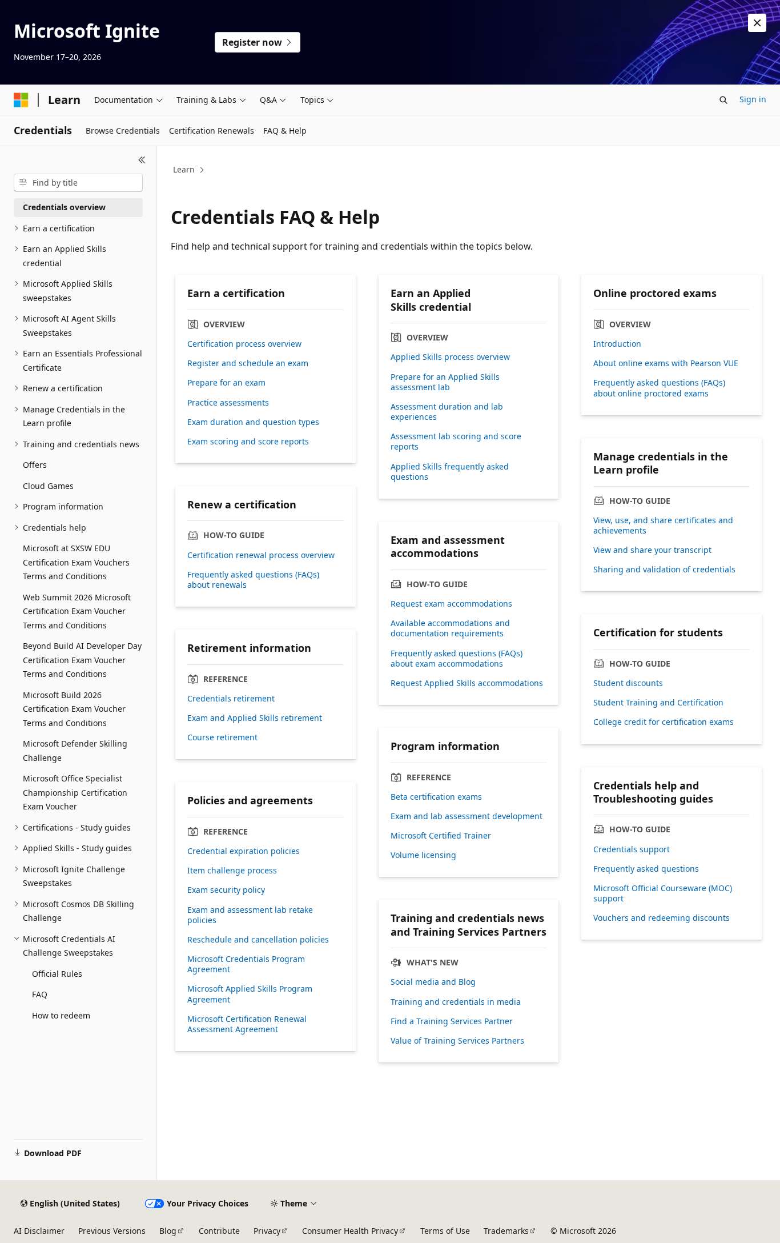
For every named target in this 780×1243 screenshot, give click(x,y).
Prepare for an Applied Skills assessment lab (445, 382)
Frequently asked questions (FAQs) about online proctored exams (659, 388)
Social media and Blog (433, 982)
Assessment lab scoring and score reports (456, 441)
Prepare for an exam (226, 383)
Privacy (267, 1230)
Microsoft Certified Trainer (441, 836)
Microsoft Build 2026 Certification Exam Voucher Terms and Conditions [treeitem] (74, 708)
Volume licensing (423, 855)
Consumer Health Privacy (350, 1230)
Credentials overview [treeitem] (64, 207)
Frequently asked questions (646, 869)
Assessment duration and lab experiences (447, 412)
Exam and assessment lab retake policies (250, 915)
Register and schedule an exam (247, 363)
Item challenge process (232, 870)
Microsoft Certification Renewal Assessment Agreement (247, 1024)
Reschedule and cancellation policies (258, 940)
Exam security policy (226, 890)
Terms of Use (445, 1230)
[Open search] (723, 100)
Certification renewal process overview (261, 555)
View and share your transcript (652, 550)
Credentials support (631, 849)
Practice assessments (228, 403)
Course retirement (222, 737)
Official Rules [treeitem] (57, 973)
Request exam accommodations (451, 604)
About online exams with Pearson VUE (665, 363)
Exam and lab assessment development (466, 816)
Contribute (219, 1230)
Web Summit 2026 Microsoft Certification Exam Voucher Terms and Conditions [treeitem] (77, 611)
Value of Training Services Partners (457, 1041)
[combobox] (78, 183)
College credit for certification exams (663, 722)
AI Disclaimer (39, 1230)
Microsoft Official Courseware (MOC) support (662, 893)
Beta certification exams (436, 797)
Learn (184, 169)
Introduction (617, 344)
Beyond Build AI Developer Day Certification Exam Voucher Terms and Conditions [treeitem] (82, 659)
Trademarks (506, 1230)
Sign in (752, 99)
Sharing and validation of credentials (664, 569)
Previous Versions (112, 1230)
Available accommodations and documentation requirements (450, 628)
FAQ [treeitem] (39, 994)
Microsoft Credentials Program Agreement (246, 964)
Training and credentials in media (456, 1002)
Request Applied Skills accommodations (467, 683)
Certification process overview (244, 344)
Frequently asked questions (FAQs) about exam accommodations (456, 658)
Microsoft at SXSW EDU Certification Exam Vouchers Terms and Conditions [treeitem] (76, 562)
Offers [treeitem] (35, 464)
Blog (167, 1230)
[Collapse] (142, 160)
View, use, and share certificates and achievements (663, 525)
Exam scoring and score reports (248, 441)
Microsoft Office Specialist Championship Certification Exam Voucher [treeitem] (75, 792)
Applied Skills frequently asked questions (450, 472)
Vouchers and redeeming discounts (661, 918)
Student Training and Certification (658, 702)
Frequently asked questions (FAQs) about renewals (253, 580)
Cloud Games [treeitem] (48, 485)
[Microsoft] (21, 100)
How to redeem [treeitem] (61, 1015)
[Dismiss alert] (757, 23)
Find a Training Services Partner (452, 1021)
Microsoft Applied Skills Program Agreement (249, 994)
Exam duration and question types (253, 422)
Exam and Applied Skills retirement (254, 718)
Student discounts (628, 683)
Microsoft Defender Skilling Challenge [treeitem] (75, 750)
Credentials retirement (231, 698)
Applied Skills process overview (450, 357)
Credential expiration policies (243, 851)
